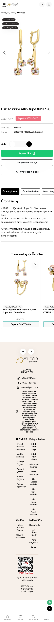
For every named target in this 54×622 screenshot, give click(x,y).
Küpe (13, 13)
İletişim (34, 547)
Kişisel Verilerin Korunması (20, 447)
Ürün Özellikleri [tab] (30, 191)
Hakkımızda (34, 525)
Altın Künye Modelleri (34, 492)
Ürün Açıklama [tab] (10, 191)
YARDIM (20, 520)
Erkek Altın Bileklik (34, 457)
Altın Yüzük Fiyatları (33, 512)
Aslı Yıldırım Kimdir (34, 532)
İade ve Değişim (20, 477)
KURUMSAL (35, 520)
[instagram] (31, 352)
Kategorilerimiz (37, 439)
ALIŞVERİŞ (21, 439)
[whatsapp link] (49, 602)
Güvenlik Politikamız (20, 536)
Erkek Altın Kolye (33, 447)
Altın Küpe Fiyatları (33, 465)
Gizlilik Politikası (20, 455)
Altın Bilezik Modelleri (34, 482)
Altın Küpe (21, 13)
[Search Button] (42, 4)
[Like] (35, 264)
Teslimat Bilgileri (20, 463)
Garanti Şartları (20, 470)
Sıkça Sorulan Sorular (20, 527)
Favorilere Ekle (25, 162)
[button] (49, 52)
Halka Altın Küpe (33, 473)
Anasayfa (4, 13)
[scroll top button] (49, 608)
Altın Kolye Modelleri (34, 502)
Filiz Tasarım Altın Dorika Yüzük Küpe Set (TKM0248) (19, 311)
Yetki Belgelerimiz (34, 541)
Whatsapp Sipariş (29, 171)
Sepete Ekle (25, 153)
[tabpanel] (27, 218)
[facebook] (23, 352)
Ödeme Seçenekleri (21, 485)
